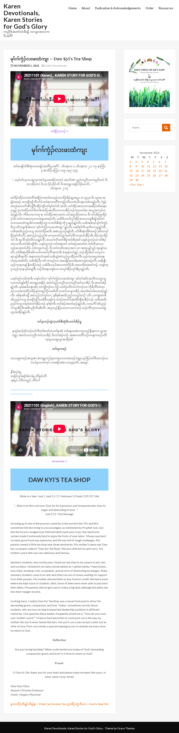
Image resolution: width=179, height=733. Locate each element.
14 (166, 166)
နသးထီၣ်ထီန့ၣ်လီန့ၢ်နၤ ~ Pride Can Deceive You (38, 704)
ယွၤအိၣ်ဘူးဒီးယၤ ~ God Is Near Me (87, 704)
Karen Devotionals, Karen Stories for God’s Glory (25, 16)
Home (72, 8)
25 (148, 175)
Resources (166, 8)
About (85, 8)
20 (160, 170)
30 (136, 180)
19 (154, 170)
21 (166, 170)
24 (142, 175)
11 (148, 166)
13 (160, 166)
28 (166, 175)
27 (160, 175)
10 (142, 166)
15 (131, 170)
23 (136, 175)
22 (131, 175)
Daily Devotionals (56, 65)
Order (149, 8)
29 (131, 180)
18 (148, 170)
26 (154, 175)
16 (136, 170)
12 (154, 166)
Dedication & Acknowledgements (118, 8)
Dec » (140, 184)
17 (142, 170)
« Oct (132, 184)
